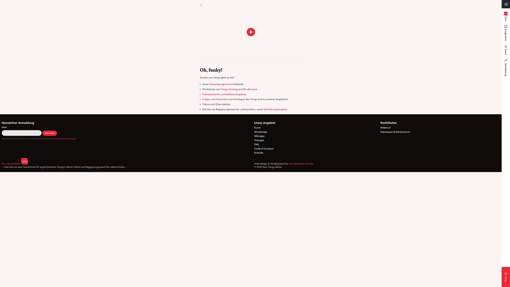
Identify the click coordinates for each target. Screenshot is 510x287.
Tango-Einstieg (229, 89)
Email (4, 127)
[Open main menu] (506, 4)
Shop (505, 279)
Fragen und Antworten (215, 99)
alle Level (252, 89)
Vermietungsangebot (275, 109)
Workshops (260, 131)
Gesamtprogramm (219, 84)
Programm (505, 35)
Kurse (257, 127)
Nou (505, 18)
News (505, 52)
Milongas (259, 135)
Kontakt (258, 152)
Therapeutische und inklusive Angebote (224, 94)
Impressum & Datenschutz (395, 131)
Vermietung (505, 69)
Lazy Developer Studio (301, 163)
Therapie (259, 140)
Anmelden (50, 133)
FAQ (256, 144)
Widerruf (385, 127)
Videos (206, 104)
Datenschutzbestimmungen (64, 138)
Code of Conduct (264, 148)
